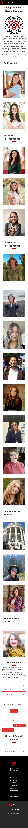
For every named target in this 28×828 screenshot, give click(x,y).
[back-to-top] (26, 825)
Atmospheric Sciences (14, 779)
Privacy (23, 815)
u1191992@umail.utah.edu (11, 312)
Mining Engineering (14, 788)
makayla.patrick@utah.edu (11, 275)
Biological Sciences (14, 780)
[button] (14, 685)
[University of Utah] (14, 805)
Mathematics (14, 785)
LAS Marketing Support (14, 796)
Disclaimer (19, 815)
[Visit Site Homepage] (14, 767)
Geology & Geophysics (14, 783)
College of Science (14, 777)
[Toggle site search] (21, 2)
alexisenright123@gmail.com (12, 343)
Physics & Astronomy (14, 790)
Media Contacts (17, 816)
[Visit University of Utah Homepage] (2, 2)
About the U (10, 816)
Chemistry (14, 782)
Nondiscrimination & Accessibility (9, 815)
